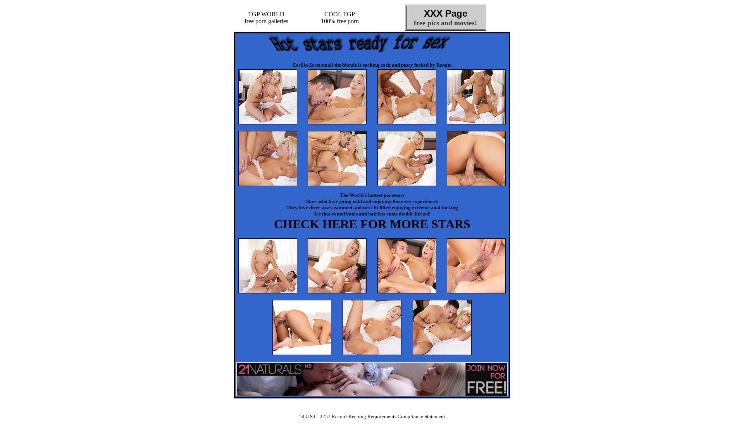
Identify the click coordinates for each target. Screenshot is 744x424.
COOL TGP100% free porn (340, 17)
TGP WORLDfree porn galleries (266, 17)
